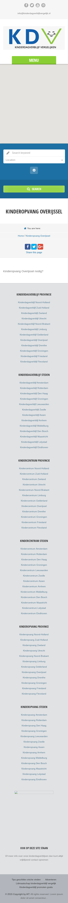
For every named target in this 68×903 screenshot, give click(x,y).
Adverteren (50, 879)
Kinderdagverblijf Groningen (34, 351)
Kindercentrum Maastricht (34, 602)
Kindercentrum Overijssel (34, 506)
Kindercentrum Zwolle (34, 575)
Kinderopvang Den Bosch (34, 763)
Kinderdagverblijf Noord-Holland (34, 302)
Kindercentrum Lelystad (34, 608)
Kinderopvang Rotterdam (34, 720)
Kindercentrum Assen (34, 581)
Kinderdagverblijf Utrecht (34, 318)
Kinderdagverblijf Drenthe (34, 345)
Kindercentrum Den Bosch (34, 597)
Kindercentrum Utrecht (34, 484)
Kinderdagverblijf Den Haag (34, 393)
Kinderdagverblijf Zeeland (34, 313)
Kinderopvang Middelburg (34, 758)
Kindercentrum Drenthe (34, 511)
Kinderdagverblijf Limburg (34, 329)
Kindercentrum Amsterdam (34, 548)
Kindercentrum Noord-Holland (34, 468)
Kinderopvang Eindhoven (34, 779)
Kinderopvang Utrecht (34, 650)
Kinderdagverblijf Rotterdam (34, 388)
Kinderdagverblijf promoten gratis (36, 887)
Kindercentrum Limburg (34, 495)
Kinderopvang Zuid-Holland (34, 640)
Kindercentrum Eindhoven (34, 613)
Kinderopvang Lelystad (34, 774)
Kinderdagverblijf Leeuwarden (34, 404)
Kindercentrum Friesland (34, 522)
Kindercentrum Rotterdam (34, 554)
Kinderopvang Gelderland (34, 666)
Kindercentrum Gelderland (34, 500)
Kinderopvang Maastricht (34, 768)
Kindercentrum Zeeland (34, 479)
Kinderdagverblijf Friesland (34, 356)
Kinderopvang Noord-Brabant (34, 656)
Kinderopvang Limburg (34, 661)
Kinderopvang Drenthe (34, 677)
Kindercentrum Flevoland (34, 527)
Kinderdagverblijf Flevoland (34, 361)
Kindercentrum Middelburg (34, 592)
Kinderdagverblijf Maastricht (34, 436)
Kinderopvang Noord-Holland (34, 634)
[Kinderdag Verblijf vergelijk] (34, 38)
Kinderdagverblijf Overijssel (34, 340)
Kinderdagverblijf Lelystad (34, 442)
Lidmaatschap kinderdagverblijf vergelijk (36, 883)
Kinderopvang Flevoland (34, 693)
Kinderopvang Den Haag (34, 725)
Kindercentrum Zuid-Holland (34, 473)
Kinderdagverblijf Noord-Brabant (34, 324)
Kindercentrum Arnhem (34, 586)
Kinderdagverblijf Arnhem (34, 420)
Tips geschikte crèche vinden (26, 879)
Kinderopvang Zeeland (34, 645)
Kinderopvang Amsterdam (34, 714)
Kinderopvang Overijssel (34, 672)
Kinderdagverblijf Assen (34, 415)
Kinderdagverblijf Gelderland (34, 334)
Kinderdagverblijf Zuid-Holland (34, 307)
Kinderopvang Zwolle (34, 741)
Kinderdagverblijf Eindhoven (34, 447)
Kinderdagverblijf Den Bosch (34, 431)
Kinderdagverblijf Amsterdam (34, 382)
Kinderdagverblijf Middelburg (34, 425)
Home (21, 236)
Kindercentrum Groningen (34, 517)
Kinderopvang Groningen (34, 683)
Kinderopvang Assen (34, 747)
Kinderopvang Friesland (34, 688)
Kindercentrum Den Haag (34, 559)
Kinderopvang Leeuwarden (34, 736)
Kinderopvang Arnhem (34, 752)
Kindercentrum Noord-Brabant (34, 490)
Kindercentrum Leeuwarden (34, 570)
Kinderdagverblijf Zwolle (34, 409)
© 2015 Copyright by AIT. (17, 894)
